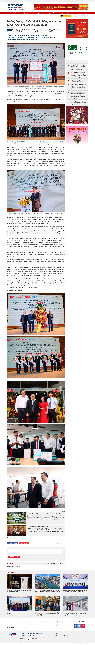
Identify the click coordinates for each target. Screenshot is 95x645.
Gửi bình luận (14, 556)
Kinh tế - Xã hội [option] (11, 16)
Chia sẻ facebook (13, 543)
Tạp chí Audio (69, 13)
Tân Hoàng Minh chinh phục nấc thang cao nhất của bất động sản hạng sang (77, 102)
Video (60, 13)
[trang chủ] (7, 13)
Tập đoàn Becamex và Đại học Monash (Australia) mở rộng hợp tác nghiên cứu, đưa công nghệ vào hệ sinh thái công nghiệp (77, 75)
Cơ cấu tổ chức (66, 16)
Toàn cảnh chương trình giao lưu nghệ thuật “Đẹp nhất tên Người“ (23, 39)
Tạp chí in (64, 13)
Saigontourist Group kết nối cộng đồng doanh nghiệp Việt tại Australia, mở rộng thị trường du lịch (77, 87)
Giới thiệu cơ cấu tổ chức (25, 641)
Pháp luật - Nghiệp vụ (35, 13)
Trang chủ (9, 622)
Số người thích (60, 563)
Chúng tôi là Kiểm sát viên (52, 13)
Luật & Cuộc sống (26, 13)
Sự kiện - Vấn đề (12, 13)
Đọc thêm (11, 572)
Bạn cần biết (43, 13)
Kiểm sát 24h (19, 13)
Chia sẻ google (24, 543)
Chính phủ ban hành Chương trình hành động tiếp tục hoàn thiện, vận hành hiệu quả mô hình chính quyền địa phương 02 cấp (77, 67)
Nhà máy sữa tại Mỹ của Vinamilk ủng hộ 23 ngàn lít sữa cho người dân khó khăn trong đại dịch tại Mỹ (31, 37)
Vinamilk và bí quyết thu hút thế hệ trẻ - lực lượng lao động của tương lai (44, 514)
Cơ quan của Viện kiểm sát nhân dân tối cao (30, 1)
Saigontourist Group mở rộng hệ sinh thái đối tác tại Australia (77, 80)
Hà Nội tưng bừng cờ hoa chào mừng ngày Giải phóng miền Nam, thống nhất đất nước (27, 35)
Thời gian (53, 563)
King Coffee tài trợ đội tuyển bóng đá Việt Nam (38, 526)
